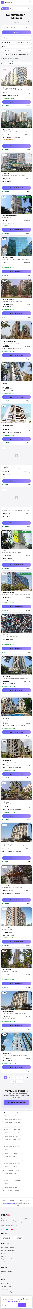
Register (3, 1256)
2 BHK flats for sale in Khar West (11, 1163)
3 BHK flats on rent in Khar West (11, 1143)
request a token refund (9, 1203)
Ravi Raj (4, 634)
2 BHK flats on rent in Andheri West (11, 1116)
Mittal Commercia (8, 592)
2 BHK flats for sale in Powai (10, 1187)
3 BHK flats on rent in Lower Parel (11, 1180)
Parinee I (5, 551)
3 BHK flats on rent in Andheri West (11, 1129)
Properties (5, 9)
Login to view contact (17, 102)
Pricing (3, 1253)
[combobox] (16, 38)
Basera (4, 383)
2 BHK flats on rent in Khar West (11, 1166)
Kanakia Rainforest (8, 886)
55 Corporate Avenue (9, 88)
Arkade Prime (6, 928)
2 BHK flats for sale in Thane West (11, 1136)
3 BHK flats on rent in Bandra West (11, 1122)
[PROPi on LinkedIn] (7, 1229)
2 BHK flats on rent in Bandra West (11, 1133)
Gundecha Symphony (9, 341)
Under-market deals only (21, 54)
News (3, 1274)
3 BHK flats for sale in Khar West (11, 1146)
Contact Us (4, 1289)
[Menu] (30, 2)
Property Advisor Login (7, 1259)
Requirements (14, 9)
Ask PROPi (6, 105)
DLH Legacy (6, 802)
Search (17, 32)
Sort (2, 63)
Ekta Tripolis (6, 676)
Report (29, 105)
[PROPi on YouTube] (12, 1229)
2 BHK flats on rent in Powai (10, 1153)
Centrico (5, 467)
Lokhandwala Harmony (9, 216)
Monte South (6, 1053)
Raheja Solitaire (7, 760)
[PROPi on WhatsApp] (2, 1229)
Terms (9, 1301)
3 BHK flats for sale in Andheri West (12, 1126)
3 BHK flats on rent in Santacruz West (12, 1160)
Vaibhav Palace (7, 174)
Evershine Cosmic (8, 844)
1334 (26, 1077)
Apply (7, 54)
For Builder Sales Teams (8, 1250)
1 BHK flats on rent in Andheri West (11, 1170)
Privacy (4, 1301)
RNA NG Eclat (6, 969)
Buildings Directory (6, 1271)
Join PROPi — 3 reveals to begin (16, 1102)
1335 (13, 1081)
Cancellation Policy (6, 1292)
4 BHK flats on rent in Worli (9, 1183)
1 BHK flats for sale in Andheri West (11, 1190)
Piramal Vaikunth (7, 130)
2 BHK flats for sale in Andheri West (12, 1119)
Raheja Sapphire (7, 425)
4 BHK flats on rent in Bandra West (11, 1194)
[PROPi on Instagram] (4, 1229)
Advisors (23, 9)
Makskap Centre (7, 257)
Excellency (5, 718)
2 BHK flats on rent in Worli (9, 1173)
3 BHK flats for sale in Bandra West (11, 1139)
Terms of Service (6, 1286)
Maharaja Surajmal (8, 299)
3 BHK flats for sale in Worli (9, 1156)
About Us (4, 1262)
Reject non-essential (10, 1305)
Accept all (22, 1305)
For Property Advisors (7, 1247)
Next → (19, 1081)
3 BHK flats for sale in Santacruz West (12, 1177)
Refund (14, 1301)
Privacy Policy (5, 1283)
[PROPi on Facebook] (9, 1229)
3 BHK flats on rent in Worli (9, 1150)
